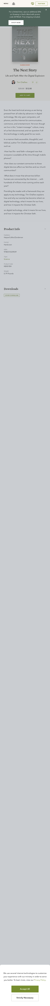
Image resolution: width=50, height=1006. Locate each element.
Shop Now (16, 22)
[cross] (46, 9)
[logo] (13, 3)
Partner (41, 3)
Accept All (25, 989)
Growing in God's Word (21, 14)
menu (6, 3)
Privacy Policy (40, 980)
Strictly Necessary (25, 998)
